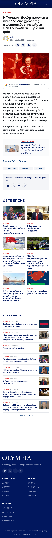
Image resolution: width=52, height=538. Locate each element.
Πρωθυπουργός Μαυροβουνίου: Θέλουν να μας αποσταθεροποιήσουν (14, 229)
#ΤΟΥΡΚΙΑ (40, 168)
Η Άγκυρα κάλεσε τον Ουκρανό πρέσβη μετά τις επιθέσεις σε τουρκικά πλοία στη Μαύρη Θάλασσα (13, 296)
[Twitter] (23, 45)
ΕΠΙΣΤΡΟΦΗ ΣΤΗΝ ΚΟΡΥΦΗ (26, 534)
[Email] (15, 470)
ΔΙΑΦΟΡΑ (32, 496)
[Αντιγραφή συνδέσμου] (34, 45)
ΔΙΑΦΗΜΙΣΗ (7, 516)
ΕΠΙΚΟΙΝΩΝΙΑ (8, 521)
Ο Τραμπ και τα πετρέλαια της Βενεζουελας (34, 228)
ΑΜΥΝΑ (5, 483)
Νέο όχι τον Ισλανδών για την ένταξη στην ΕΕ (37, 292)
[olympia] (26, 4)
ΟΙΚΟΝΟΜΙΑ (33, 487)
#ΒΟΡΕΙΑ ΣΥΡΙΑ (10, 168)
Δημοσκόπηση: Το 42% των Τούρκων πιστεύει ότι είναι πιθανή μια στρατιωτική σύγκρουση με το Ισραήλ (14, 261)
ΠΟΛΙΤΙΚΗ (32, 491)
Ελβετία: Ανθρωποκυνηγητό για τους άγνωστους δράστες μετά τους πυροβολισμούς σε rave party (38, 262)
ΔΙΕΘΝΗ (7, 12)
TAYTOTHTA (7, 508)
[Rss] (20, 470)
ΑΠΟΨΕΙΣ (6, 487)
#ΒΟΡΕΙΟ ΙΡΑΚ (26, 168)
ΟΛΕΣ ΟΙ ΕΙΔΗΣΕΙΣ (26, 416)
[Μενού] (5, 4)
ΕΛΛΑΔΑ (5, 496)
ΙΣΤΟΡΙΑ (31, 483)
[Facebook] (17, 45)
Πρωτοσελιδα (9, 161)
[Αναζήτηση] (46, 4)
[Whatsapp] (29, 45)
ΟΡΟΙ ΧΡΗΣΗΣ (8, 512)
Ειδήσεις (22, 161)
